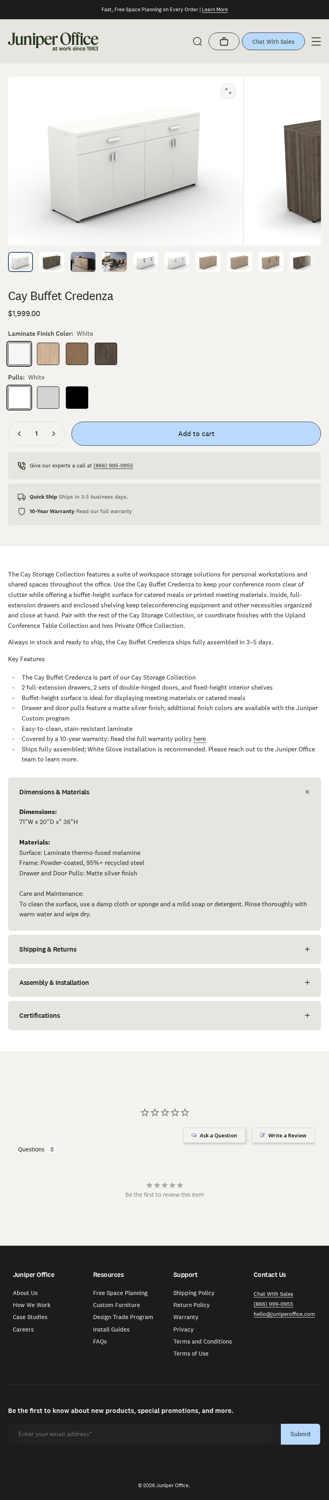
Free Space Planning (120, 1293)
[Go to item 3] (114, 262)
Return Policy (191, 1305)
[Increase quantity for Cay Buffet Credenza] (55, 433)
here (199, 739)
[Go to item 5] (176, 262)
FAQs (100, 1341)
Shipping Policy (194, 1293)
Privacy (183, 1329)
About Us (25, 1293)
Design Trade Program (123, 1317)
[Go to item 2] (83, 262)
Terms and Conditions (202, 1341)
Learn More (215, 9)
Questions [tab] (31, 1149)
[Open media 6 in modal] (228, 91)
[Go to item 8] (239, 262)
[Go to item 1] (51, 262)
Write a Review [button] (287, 1135)
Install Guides (111, 1329)
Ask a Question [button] (218, 1135)
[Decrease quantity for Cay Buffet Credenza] (17, 433)
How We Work (32, 1305)
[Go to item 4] (145, 262)
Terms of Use (191, 1353)
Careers (23, 1329)
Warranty (186, 1317)
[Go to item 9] (270, 262)
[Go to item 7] (208, 262)
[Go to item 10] (302, 262)
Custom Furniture (116, 1305)
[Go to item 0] (20, 262)
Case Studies (30, 1317)
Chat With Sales (273, 41)
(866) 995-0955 (113, 465)
